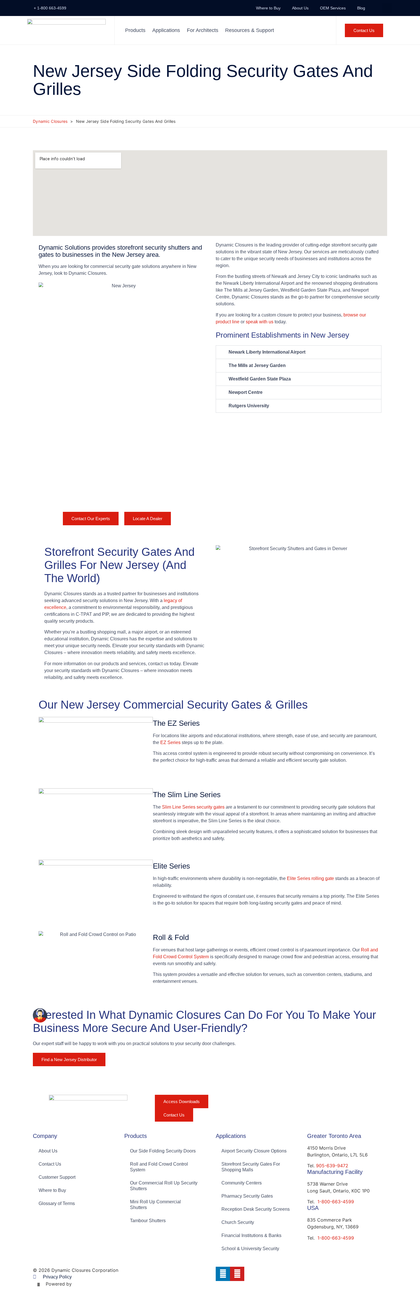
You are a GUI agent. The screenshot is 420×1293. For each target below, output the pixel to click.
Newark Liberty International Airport (267, 352)
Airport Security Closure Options (254, 1150)
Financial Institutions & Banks (251, 1235)
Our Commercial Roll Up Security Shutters (163, 1185)
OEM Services (333, 8)
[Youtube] (237, 1274)
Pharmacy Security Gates (247, 1196)
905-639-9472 (332, 1165)
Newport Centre (246, 392)
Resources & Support (249, 30)
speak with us (259, 321)
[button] (387, 8)
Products (135, 30)
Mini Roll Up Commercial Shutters (155, 1204)
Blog (361, 8)
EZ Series (170, 742)
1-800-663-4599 (335, 1201)
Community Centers (241, 1182)
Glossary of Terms (57, 1203)
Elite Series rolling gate (310, 878)
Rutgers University (249, 405)
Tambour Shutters (148, 1220)
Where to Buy (268, 8)
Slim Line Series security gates (193, 807)
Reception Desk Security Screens (255, 1209)
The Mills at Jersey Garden (257, 365)
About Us (300, 8)
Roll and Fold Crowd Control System (159, 1167)
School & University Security (250, 1248)
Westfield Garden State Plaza (260, 378)
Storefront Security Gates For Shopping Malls (250, 1167)
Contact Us (50, 1164)
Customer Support (57, 1177)
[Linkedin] (223, 1274)
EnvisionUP (85, 1284)
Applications (166, 30)
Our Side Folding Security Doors (163, 1150)
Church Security (237, 1222)
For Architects (202, 30)
